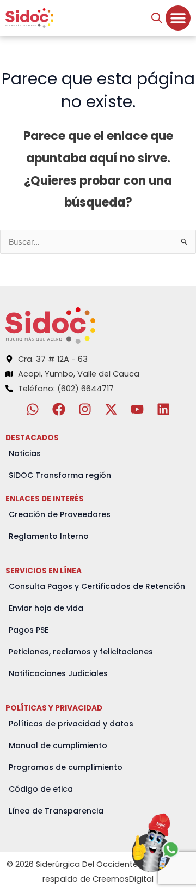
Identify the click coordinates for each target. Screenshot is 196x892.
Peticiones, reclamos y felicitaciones (81, 651)
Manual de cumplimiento (58, 745)
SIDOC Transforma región (60, 475)
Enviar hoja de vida (46, 608)
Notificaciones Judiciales (58, 673)
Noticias (25, 453)
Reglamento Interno (49, 536)
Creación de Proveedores (60, 514)
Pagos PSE (28, 629)
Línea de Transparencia (56, 810)
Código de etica (41, 789)
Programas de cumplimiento (65, 767)
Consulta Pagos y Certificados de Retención (97, 586)
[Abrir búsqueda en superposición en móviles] (156, 18)
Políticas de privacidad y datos (71, 723)
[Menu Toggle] (178, 18)
